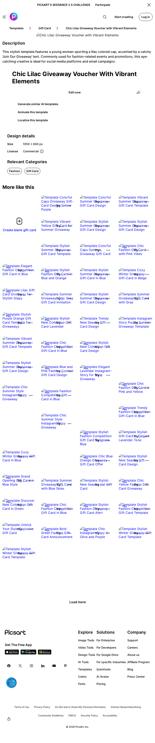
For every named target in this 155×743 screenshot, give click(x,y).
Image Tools (86, 640)
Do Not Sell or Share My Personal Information (80, 707)
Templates (85, 669)
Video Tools (86, 647)
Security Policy (89, 715)
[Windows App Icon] (44, 653)
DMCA (72, 715)
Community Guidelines (51, 715)
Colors (82, 676)
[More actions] (69, 206)
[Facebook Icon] (9, 666)
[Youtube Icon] (54, 666)
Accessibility (110, 715)
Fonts (81, 684)
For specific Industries (111, 662)
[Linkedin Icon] (43, 666)
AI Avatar (102, 676)
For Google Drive (107, 654)
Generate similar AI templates (38, 104)
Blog (130, 669)
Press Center (136, 676)
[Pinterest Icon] (65, 666)
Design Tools (86, 654)
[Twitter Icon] (20, 666)
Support (132, 640)
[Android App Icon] (28, 653)
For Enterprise (105, 640)
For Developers (106, 647)
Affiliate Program (138, 662)
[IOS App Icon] (12, 653)
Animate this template (33, 112)
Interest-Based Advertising (126, 707)
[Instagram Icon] (31, 666)
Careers (132, 647)
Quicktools (103, 669)
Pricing (101, 684)
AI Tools (83, 662)
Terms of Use (21, 707)
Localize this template (33, 120)
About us (133, 654)
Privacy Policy (42, 707)
